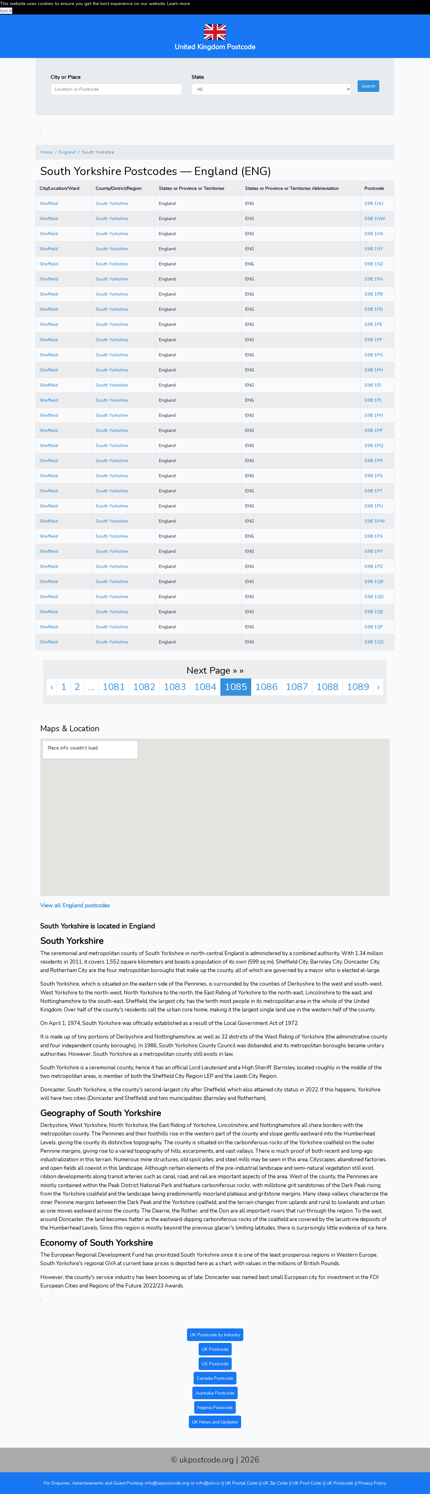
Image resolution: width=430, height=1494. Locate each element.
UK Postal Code (241, 1483)
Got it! (6, 11)
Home (47, 152)
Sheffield (49, 203)
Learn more (178, 3)
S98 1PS (374, 476)
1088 (327, 687)
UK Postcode (215, 1349)
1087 (297, 687)
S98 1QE (374, 611)
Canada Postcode (215, 1378)
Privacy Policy (372, 1483)
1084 (205, 687)
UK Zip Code (275, 1483)
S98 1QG (374, 642)
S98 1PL (373, 400)
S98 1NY (374, 249)
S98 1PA (374, 279)
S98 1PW (375, 521)
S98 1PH (374, 370)
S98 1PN (374, 415)
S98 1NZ (374, 264)
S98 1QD (374, 596)
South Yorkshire (112, 203)
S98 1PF (373, 340)
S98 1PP (374, 430)
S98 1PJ (373, 385)
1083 (174, 687)
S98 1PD (374, 309)
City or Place (66, 77)
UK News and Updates (215, 1422)
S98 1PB (374, 294)
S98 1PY (374, 551)
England (67, 152)
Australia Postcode (215, 1393)
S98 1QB (374, 581)
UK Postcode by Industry (215, 1335)
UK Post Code (307, 1483)
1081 (113, 687)
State (198, 77)
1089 (358, 687)
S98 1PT (374, 491)
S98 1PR (374, 460)
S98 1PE (373, 324)
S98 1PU (374, 506)
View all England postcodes (75, 905)
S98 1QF (374, 627)
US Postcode (215, 1364)
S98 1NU (374, 203)
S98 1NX (374, 233)
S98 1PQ (374, 445)
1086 (266, 687)
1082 (144, 687)
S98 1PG (374, 355)
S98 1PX (374, 536)
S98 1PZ (373, 566)
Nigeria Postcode (215, 1407)
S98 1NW (375, 218)
